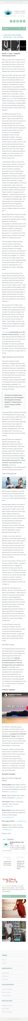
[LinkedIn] (21, 21)
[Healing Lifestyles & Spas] (14, 12)
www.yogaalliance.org (20, 821)
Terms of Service (5, 976)
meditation (23, 460)
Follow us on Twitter (6, 992)
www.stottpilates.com (7, 806)
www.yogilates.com (7, 829)
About (7, 1)
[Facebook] (11, 21)
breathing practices (6, 132)
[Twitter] (14, 21)
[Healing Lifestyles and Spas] (6, 847)
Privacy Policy (5, 979)
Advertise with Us (13, 1)
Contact (20, 1)
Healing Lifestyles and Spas (17, 842)
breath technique (6, 498)
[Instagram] (24, 21)
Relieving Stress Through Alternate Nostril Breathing (7, 863)
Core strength (5, 332)
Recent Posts (10, 839)
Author (4, 839)
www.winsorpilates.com (8, 817)
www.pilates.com (12, 791)
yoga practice (10, 98)
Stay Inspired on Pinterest (7, 1005)
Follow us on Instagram (7, 1011)
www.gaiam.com (19, 797)
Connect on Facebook (6, 995)
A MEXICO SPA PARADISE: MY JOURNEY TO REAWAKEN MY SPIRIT (21, 865)
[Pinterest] (17, 21)
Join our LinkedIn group (7, 989)
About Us (4, 959)
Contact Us (4, 963)
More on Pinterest (5, 1008)
